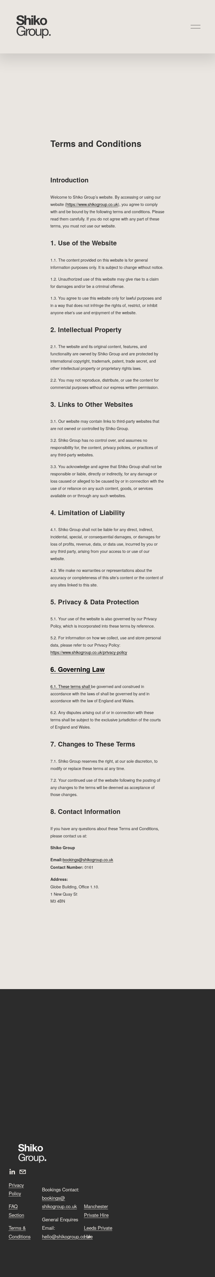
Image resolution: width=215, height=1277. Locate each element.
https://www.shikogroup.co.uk (92, 204)
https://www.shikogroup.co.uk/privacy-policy (88, 652)
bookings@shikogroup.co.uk (88, 859)
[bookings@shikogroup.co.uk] (22, 1171)
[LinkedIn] (12, 1171)
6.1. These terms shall (70, 686)
